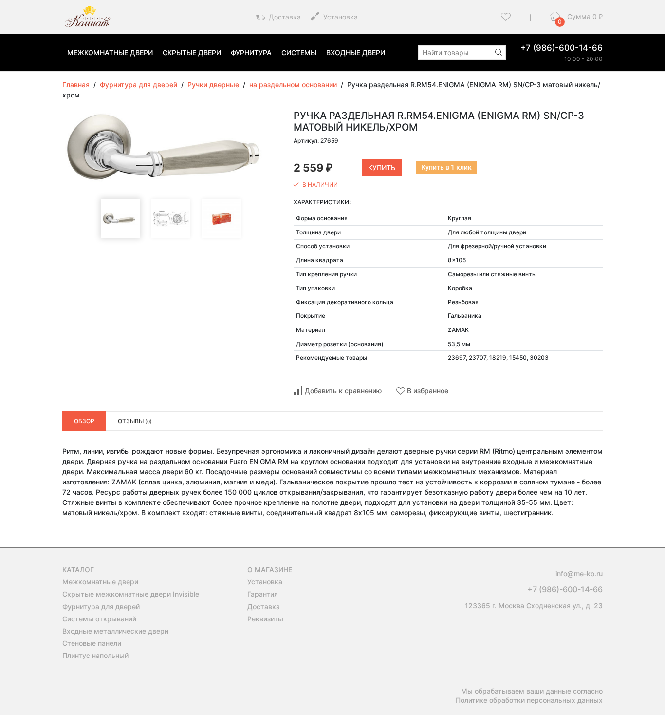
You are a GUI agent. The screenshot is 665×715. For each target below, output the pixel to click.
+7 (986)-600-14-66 (561, 48)
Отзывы (135, 421)
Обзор (84, 421)
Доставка (284, 17)
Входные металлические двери (115, 631)
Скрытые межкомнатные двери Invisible (130, 594)
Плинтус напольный (95, 655)
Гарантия (262, 594)
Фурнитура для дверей (101, 606)
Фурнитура (251, 52)
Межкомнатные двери (110, 52)
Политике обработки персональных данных (529, 700)
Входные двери (355, 52)
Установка (339, 17)
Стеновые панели (91, 643)
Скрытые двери (192, 52)
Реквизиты (265, 619)
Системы (298, 52)
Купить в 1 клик (446, 167)
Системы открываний (99, 619)
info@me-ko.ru (579, 573)
